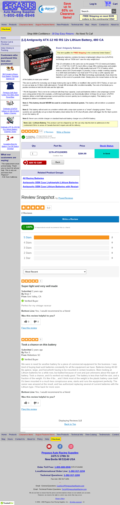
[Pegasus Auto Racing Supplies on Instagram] (70, 448)
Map (87, 25)
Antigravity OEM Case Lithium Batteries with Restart (50, 186)
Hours (94, 25)
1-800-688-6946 (63, 467)
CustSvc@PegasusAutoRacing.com (70, 486)
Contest (115, 435)
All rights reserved (76, 502)
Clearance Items (26, 25)
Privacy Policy (60, 498)
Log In (93, 3)
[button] (48, 10)
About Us (115, 25)
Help (47, 439)
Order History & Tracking (7, 49)
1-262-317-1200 (72, 475)
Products (13, 25)
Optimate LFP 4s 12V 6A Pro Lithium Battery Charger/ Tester (10, 129)
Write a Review (63, 132)
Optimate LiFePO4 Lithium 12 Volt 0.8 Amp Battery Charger (10, 111)
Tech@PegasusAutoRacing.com (74, 489)
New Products (63, 25)
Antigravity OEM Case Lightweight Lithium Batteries (50, 182)
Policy (39, 439)
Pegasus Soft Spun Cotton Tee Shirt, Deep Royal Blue (10, 95)
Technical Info (77, 25)
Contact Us (104, 25)
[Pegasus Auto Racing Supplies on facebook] (60, 448)
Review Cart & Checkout (7, 43)
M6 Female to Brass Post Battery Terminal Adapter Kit (10, 76)
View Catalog (91, 435)
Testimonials (104, 435)
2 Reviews (48, 132)
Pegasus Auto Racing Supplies (60, 452)
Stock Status (106, 146)
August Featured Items (45, 25)
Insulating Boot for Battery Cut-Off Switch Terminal (10, 146)
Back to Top (70, 424)
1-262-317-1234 (77, 471)
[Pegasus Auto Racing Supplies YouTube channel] (49, 448)
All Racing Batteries (33, 178)
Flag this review (29, 328)
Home (4, 25)
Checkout (6, 29)
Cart (113, 3)
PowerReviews (65, 198)
